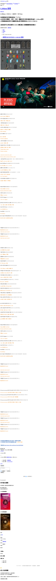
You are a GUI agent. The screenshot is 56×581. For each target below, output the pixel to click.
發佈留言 (2, 472)
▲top (1, 463)
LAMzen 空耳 (5, 9)
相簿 (3, 29)
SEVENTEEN (9, 461)
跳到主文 (2, 11)
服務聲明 (38, 565)
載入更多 (2, 465)
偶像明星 (9, 27)
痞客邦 (8, 457)
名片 (3, 32)
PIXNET (20, 565)
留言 (10, 457)
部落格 (4, 31)
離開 (6, 578)
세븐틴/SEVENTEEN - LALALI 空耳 (13, 37)
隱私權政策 (34, 565)
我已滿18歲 (2, 578)
